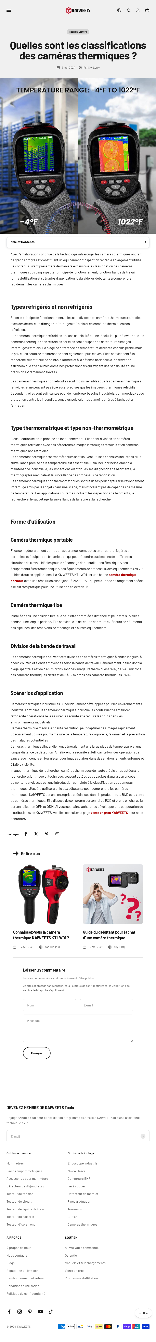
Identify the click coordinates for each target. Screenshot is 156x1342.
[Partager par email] (57, 834)
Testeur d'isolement (20, 1224)
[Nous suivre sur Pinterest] (30, 1311)
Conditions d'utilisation (22, 1286)
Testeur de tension (20, 1194)
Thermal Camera (78, 31)
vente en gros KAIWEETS (109, 812)
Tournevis (75, 1209)
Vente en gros (74, 1270)
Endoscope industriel (83, 1163)
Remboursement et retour (25, 1278)
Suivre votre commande (82, 1247)
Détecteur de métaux (83, 1194)
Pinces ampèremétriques (24, 1171)
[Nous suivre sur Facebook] (9, 1311)
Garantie (71, 1255)
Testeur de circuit (19, 1201)
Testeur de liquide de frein (25, 1209)
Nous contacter (17, 1255)
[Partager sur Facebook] (26, 834)
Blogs (10, 1263)
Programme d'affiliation (81, 1278)
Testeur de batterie (20, 1216)
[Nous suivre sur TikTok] (50, 1311)
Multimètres (15, 1163)
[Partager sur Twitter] (36, 834)
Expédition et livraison (22, 1270)
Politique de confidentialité (87, 985)
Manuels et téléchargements (85, 1263)
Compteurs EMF (79, 1178)
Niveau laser (76, 1171)
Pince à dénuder (79, 1201)
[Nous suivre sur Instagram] (19, 1311)
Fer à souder (76, 1186)
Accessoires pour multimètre (27, 1178)
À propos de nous (18, 1247)
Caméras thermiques (83, 1224)
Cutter (72, 1216)
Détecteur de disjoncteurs (25, 1186)
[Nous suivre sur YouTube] (40, 1311)
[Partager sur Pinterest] (47, 834)
